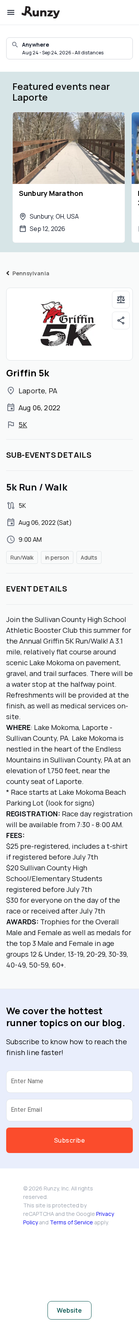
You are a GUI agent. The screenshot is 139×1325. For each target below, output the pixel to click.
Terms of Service (71, 1222)
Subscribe (69, 1140)
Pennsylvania (30, 273)
